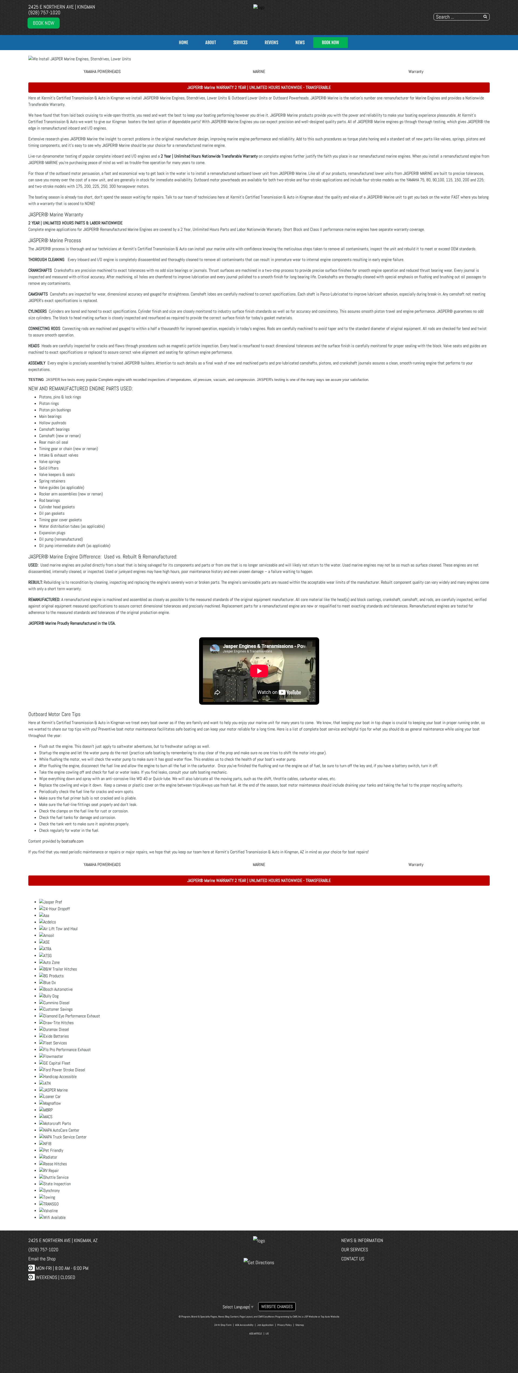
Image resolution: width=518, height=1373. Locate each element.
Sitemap (299, 1325)
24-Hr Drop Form (222, 1325)
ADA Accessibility (244, 1325)
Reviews (271, 42)
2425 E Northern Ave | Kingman (61, 7)
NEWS (300, 42)
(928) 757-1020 (44, 12)
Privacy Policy (284, 1325)
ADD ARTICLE (255, 1333)
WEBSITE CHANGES (277, 1306)
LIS (267, 1333)
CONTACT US (352, 1259)
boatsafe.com (72, 841)
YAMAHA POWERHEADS (102, 71)
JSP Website (311, 1316)
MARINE (259, 71)
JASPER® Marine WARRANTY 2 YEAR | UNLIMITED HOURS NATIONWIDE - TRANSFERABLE (259, 87)
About (210, 42)
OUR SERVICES (354, 1249)
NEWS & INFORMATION (362, 1240)
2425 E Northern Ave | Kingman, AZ (63, 1240)
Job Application (265, 1325)
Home (183, 42)
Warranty (415, 71)
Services (240, 42)
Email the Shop (42, 1259)
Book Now (43, 23)
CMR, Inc (297, 1316)
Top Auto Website (330, 1316)
